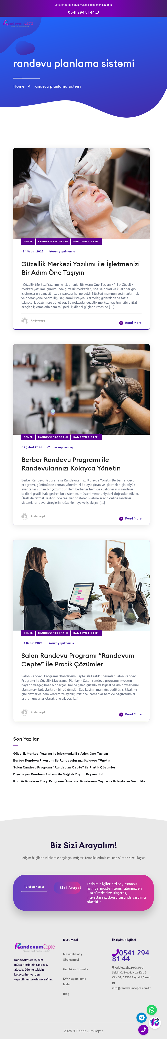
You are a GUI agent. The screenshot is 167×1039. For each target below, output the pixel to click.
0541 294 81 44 (81, 12)
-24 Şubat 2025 (32, 251)
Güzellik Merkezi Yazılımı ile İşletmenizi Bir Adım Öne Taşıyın (80, 268)
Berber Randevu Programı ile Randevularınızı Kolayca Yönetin (71, 463)
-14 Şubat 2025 (32, 643)
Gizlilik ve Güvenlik (75, 969)
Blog (66, 993)
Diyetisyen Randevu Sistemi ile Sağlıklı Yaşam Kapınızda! (58, 774)
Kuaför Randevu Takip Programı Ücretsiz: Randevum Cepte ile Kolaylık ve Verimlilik (79, 781)
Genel (28, 241)
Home (19, 86)
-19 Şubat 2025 (31, 447)
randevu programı (53, 241)
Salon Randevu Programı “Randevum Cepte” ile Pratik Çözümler (77, 659)
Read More (133, 323)
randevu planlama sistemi (57, 86)
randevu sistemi (86, 241)
